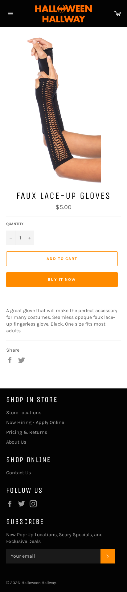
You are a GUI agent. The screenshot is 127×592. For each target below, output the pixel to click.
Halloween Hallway (39, 582)
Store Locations (23, 412)
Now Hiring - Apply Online (35, 422)
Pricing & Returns (26, 432)
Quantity (14, 224)
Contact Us (18, 473)
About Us (16, 442)
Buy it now (62, 279)
